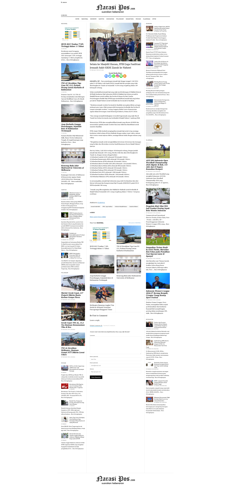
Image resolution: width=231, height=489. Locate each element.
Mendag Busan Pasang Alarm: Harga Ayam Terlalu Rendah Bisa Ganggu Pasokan (162, 84)
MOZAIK (138, 19)
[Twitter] (110, 76)
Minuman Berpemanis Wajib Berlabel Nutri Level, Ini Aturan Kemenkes (162, 399)
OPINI (154, 19)
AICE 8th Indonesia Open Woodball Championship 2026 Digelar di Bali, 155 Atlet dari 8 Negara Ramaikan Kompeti (157, 164)
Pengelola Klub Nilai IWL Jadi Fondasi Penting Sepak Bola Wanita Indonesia (157, 208)
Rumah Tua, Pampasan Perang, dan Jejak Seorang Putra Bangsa (76, 402)
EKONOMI (93, 19)
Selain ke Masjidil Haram (121, 206)
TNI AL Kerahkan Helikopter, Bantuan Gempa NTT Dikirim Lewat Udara (72, 351)
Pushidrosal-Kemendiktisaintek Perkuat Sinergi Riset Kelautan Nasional (77, 235)
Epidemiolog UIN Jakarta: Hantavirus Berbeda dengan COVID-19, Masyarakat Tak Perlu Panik (157, 344)
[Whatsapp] (113, 76)
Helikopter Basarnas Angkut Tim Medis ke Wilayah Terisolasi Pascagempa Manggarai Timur (102, 307)
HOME (77, 19)
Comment (92, 335)
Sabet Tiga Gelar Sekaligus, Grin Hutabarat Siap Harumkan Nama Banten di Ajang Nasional (77, 420)
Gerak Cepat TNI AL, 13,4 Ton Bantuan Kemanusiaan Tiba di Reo (73, 325)
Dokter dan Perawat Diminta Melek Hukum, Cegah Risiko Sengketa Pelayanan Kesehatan (160, 325)
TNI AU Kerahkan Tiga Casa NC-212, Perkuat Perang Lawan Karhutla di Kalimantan (72, 86)
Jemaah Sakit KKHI (95, 206)
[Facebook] (106, 76)
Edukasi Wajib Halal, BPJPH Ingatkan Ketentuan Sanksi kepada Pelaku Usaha (162, 28)
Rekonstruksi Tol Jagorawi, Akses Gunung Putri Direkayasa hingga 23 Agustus (161, 102)
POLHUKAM (120, 19)
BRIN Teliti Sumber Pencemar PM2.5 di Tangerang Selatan (74, 255)
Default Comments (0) (96, 325)
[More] (124, 76)
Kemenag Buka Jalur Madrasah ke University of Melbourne (72, 168)
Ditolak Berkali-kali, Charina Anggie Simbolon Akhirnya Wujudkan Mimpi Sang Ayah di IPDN (76, 436)
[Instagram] (117, 76)
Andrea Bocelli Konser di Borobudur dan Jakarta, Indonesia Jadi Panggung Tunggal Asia (161, 64)
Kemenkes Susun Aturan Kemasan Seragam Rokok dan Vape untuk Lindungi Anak (161, 365)
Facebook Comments (109, 325)
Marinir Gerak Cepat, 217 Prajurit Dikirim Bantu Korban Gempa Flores (72, 295)
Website (92, 369)
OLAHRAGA (146, 19)
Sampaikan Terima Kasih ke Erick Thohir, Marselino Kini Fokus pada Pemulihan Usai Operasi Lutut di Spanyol (158, 251)
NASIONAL (84, 19)
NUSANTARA (130, 19)
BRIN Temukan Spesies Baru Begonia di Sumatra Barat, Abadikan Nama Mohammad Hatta (76, 215)
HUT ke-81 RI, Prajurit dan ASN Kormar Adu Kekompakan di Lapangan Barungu (76, 368)
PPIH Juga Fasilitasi (107, 206)
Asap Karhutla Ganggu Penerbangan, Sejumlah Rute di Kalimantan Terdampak (71, 127)
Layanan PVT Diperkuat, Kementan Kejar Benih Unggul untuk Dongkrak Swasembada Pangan (161, 45)
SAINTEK (101, 19)
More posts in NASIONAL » (135, 222)
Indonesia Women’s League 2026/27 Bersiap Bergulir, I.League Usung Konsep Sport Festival (157, 294)
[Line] (121, 76)
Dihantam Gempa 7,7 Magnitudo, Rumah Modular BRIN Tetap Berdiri (75, 195)
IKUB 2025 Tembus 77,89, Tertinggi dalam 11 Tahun (72, 45)
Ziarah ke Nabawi (133, 206)
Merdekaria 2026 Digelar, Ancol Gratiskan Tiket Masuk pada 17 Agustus (76, 385)
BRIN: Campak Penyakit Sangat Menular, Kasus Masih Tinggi (161, 382)
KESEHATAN (110, 19)
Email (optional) (94, 362)
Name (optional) (94, 356)
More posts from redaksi (98, 217)
